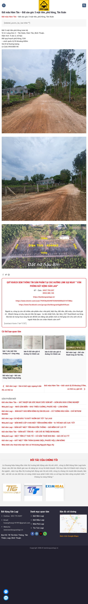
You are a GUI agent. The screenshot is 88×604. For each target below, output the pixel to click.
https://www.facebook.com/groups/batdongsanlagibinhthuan (44, 305)
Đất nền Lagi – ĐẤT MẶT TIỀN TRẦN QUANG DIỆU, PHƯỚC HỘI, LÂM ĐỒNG (33, 440)
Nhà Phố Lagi (38, 524)
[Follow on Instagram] (37, 534)
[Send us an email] (41, 534)
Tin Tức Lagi (38, 528)
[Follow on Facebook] (32, 534)
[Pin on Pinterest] (9, 275)
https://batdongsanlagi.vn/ (44, 297)
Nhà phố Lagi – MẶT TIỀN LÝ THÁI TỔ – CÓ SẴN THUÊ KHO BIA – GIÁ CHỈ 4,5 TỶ (35, 436)
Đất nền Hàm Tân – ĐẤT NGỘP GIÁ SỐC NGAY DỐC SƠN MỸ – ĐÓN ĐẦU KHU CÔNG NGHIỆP (40, 402)
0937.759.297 (48, 290)
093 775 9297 (16, 516)
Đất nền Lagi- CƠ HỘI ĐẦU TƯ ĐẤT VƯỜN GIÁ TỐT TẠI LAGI (27, 418)
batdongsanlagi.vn (51, 548)
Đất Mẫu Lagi (38, 520)
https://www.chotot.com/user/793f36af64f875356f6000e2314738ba (44, 301)
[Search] (84, 5)
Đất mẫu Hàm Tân (9, 17)
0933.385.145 (48, 293)
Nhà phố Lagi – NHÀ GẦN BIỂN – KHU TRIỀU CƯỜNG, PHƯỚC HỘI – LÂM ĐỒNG (35, 407)
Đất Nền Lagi (38, 516)
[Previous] (4, 492)
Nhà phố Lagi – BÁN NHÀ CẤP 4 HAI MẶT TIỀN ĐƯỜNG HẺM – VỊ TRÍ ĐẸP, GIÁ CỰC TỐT (38, 423)
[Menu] (4, 5)
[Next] (84, 492)
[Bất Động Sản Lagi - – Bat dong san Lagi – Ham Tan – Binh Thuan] (44, 5)
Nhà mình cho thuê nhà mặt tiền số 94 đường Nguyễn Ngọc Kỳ (28, 445)
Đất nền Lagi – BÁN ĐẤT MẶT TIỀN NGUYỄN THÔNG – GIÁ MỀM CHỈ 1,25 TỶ (34, 427)
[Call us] (45, 534)
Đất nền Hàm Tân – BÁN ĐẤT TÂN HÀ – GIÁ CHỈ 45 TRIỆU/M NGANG (30, 432)
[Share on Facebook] (3, 275)
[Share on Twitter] (6, 275)
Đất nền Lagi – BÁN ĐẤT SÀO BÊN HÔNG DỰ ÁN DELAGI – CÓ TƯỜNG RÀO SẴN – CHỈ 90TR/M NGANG (41, 412)
